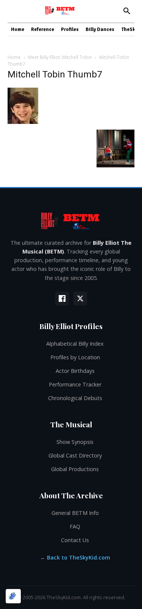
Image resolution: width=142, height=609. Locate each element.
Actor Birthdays (75, 370)
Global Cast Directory (75, 455)
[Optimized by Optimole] (13, 596)
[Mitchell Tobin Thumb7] (23, 122)
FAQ (75, 526)
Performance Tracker (75, 384)
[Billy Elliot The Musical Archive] (71, 221)
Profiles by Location (75, 357)
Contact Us (75, 540)
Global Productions (75, 469)
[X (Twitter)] (80, 298)
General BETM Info (75, 512)
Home (14, 57)
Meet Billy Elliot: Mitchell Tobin (60, 57)
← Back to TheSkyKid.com (75, 557)
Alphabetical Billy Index (75, 343)
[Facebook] (62, 298)
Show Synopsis (75, 441)
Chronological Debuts (75, 398)
